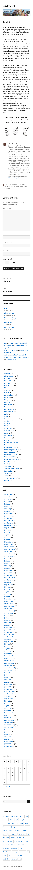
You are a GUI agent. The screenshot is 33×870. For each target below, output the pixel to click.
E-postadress (8, 242)
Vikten (6, 480)
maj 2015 (7, 734)
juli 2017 (7, 672)
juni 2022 (7, 589)
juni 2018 (7, 646)
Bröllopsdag (8, 322)
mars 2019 (7, 625)
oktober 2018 (8, 637)
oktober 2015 (8, 722)
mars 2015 (7, 739)
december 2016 (9, 689)
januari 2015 (8, 744)
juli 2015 (7, 729)
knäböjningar (11, 827)
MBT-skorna (12, 834)
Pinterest (7, 440)
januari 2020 (8, 601)
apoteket (6, 816)
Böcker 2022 (8, 388)
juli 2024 (7, 530)
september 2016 (9, 696)
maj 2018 (7, 649)
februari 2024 (8, 542)
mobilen (6, 837)
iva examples (8, 345)
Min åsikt (7, 421)
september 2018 (9, 639)
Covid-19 (7, 390)
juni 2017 (7, 675)
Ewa (6, 184)
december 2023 (9, 547)
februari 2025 (8, 513)
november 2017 (9, 663)
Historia (7, 402)
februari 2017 (8, 684)
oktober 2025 (8, 494)
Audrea (6, 355)
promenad (20, 837)
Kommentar (7, 208)
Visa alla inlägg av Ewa (14, 178)
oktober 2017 (8, 665)
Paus (5, 308)
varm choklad (6, 188)
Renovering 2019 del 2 (11, 459)
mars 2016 (7, 710)
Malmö (6, 416)
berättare (14, 816)
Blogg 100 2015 (9, 376)
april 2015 (7, 736)
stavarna (6, 848)
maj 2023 (7, 563)
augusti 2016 (8, 699)
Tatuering (7, 473)
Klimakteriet (8, 412)
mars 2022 (7, 596)
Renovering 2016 (10, 447)
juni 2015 (7, 732)
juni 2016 (7, 703)
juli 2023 (7, 558)
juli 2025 (7, 501)
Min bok (7, 423)
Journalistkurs (9, 409)
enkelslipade (6, 186)
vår (20, 859)
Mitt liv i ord (9, 6)
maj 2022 (7, 592)
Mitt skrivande (9, 431)
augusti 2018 (8, 642)
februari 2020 (8, 599)
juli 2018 (7, 644)
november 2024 (9, 520)
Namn (5, 234)
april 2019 (7, 623)
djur (26, 816)
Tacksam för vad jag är (11, 469)
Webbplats (6, 250)
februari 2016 (8, 713)
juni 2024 (7, 532)
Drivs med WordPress (16, 866)
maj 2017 (7, 677)
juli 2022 (7, 587)
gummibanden (8, 823)
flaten (12, 820)
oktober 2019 (8, 608)
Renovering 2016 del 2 (11, 450)
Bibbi (21, 816)
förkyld (22, 820)
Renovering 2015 (9, 445)
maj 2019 (7, 620)
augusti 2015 (8, 727)
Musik (6, 433)
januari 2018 (8, 658)
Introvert (7, 407)
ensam (5, 820)
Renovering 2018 (9, 452)
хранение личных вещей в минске (16, 357)
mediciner (21, 834)
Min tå (6, 426)
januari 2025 (8, 516)
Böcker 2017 (8, 381)
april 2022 (7, 594)
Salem (13, 845)
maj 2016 (7, 706)
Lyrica (27, 827)
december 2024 (9, 518)
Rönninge (7, 461)
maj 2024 (7, 535)
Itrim (26, 823)
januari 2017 (8, 687)
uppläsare (18, 855)
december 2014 (9, 746)
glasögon (12, 186)
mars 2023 (7, 568)
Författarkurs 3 (9, 395)
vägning (14, 859)
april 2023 (7, 566)
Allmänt (22, 184)
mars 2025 (7, 511)
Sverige (15, 852)
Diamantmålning (10, 318)
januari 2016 (8, 715)
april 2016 (7, 708)
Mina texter (8, 428)
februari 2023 (8, 570)
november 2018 (9, 634)
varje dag (6, 859)
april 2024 (7, 537)
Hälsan (6, 397)
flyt (17, 820)
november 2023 (9, 549)
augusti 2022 (8, 585)
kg (4, 827)
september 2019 (9, 611)
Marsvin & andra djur (11, 419)
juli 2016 (7, 701)
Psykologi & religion (11, 442)
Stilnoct (21, 848)
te (28, 852)
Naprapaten (8, 435)
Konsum (21, 827)
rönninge (6, 845)
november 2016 (9, 691)
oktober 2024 (8, 523)
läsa (10, 830)
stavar (24, 845)
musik (13, 837)
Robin (26, 841)
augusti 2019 (8, 613)
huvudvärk (19, 823)
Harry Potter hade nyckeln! (19, 343)
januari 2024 (8, 544)
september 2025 (9, 497)
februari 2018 (8, 656)
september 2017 (9, 668)
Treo (4, 855)
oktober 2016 (8, 694)
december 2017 (9, 661)
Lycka (6, 414)
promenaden (7, 841)
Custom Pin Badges (10, 350)
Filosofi (6, 393)
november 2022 (9, 577)
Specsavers (24, 186)
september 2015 (9, 725)
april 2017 (7, 680)
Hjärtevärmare (9, 313)
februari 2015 (8, 741)
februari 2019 (8, 627)
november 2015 (9, 720)
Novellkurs (8, 438)
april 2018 (7, 651)
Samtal (6, 464)
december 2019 (9, 604)
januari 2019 (8, 630)
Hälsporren (8, 400)
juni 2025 (7, 504)
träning (10, 855)
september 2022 (9, 582)
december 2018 (9, 632)
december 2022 (9, 575)
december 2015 (9, 718)
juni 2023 (7, 561)
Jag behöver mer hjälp (19, 355)
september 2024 (9, 525)
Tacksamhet (8, 471)
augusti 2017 (8, 670)
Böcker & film (8, 378)
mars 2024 (7, 539)
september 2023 (9, 554)
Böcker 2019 (8, 385)
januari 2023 (8, 573)
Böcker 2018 (8, 383)
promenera (18, 841)
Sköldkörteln (8, 466)
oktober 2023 (8, 551)
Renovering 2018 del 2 (11, 454)
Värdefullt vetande (10, 478)
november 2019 (9, 606)
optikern (18, 186)
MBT (4, 834)
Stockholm (7, 852)
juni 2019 (7, 618)
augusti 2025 (8, 499)
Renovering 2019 (10, 457)
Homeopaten (8, 404)
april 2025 (7, 509)
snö (19, 845)
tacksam (22, 852)
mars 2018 (7, 653)
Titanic (6, 476)
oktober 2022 (8, 580)
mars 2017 (7, 682)
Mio (28, 834)
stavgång (14, 848)
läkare (5, 830)
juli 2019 (7, 615)
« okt (8, 786)
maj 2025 (7, 506)
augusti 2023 (8, 556)
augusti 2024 (8, 528)
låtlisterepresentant (20, 830)
